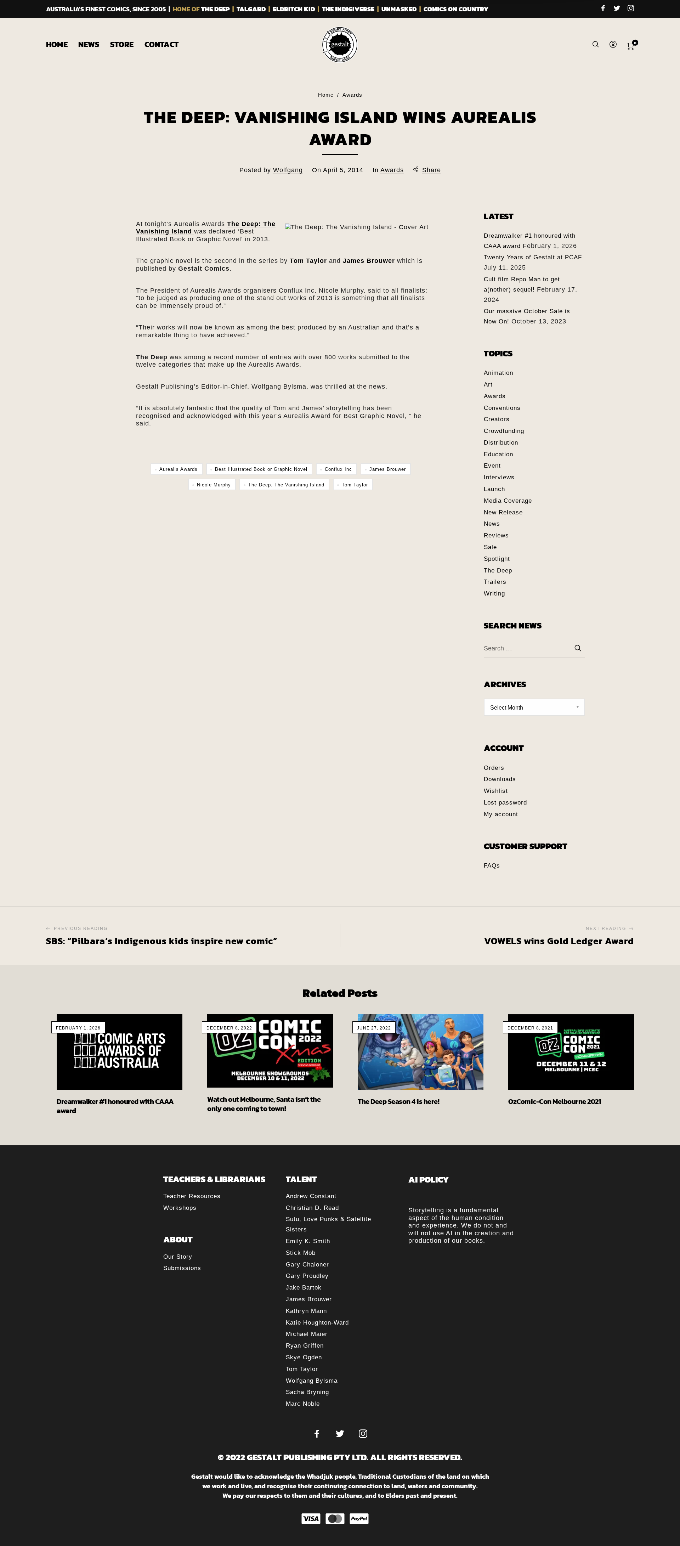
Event (492, 465)
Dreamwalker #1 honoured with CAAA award (115, 1106)
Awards (352, 95)
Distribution (501, 442)
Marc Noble (303, 1403)
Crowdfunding (504, 431)
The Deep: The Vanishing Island (286, 484)
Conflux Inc (338, 469)
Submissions (182, 1268)
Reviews (496, 535)
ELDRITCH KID (294, 9)
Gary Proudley (307, 1276)
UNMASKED (398, 9)
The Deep (498, 570)
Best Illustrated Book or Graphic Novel (261, 469)
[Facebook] (603, 9)
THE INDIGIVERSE (348, 9)
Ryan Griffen (305, 1345)
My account (501, 814)
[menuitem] (62, 44)
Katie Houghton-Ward (317, 1322)
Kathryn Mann (306, 1311)
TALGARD (251, 9)
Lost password (505, 802)
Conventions (502, 408)
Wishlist (496, 791)
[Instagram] (631, 9)
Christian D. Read (312, 1207)
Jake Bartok (304, 1287)
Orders (494, 767)
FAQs (492, 865)
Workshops (180, 1207)
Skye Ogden (304, 1357)
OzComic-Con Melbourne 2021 (554, 1101)
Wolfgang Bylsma (312, 1380)
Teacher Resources (192, 1196)
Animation (498, 372)
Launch (494, 489)
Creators (497, 419)
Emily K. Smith (308, 1241)
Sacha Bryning (307, 1392)
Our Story (177, 1256)
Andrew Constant (311, 1196)
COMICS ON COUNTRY (456, 9)
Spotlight (497, 558)
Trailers (495, 582)
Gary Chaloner (307, 1264)
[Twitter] (617, 9)
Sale (490, 547)
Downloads (500, 779)
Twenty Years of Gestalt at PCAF (533, 257)
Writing (494, 593)
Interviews (499, 477)
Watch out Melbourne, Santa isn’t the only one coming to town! (264, 1104)
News (492, 523)
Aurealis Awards (178, 469)
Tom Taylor (355, 484)
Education (498, 454)
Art (488, 384)
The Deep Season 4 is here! (398, 1101)
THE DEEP (215, 9)
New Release (503, 512)
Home (326, 95)
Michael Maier (307, 1334)
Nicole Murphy (214, 484)
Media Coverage (508, 500)
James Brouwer (387, 469)
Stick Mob (301, 1252)
